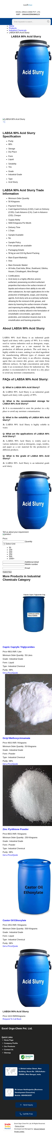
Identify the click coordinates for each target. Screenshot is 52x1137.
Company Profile (11, 1043)
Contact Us (8, 1050)
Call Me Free (28, 1114)
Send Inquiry (28, 1105)
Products (13, 28)
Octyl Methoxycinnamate (16, 738)
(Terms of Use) (19, 1126)
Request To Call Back (12, 1019)
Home (11, 26)
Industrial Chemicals (17, 30)
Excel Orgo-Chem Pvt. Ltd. (28, 13)
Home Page (8, 1040)
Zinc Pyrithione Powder (16, 829)
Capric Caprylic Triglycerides (19, 647)
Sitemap (7, 1053)
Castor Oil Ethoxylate (14, 920)
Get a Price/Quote (10, 673)
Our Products (9, 1046)
